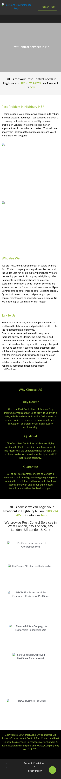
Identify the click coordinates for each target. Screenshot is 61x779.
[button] (30, 19)
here (32, 87)
